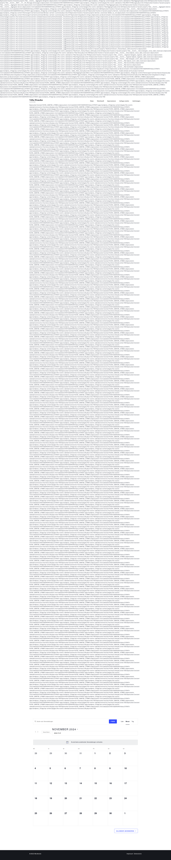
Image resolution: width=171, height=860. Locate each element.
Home (92, 101)
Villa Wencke (36, 100)
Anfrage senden (124, 101)
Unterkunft (100, 101)
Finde (113, 721)
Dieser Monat (46, 732)
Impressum (130, 854)
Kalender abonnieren (125, 831)
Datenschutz (138, 854)
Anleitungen (136, 101)
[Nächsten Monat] (37, 732)
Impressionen (111, 101)
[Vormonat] (35, 732)
